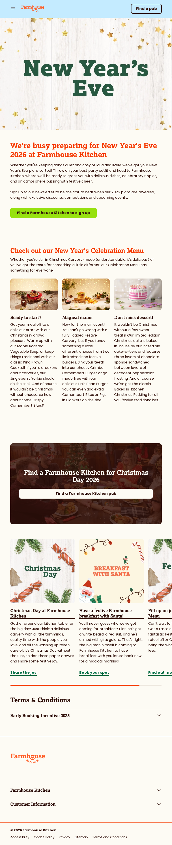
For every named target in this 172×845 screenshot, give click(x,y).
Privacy (64, 837)
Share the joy (42, 571)
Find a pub (146, 8)
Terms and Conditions (109, 837)
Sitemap (81, 837)
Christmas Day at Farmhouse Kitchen (40, 613)
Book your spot (111, 571)
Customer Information (33, 804)
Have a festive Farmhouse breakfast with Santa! (105, 613)
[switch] (64, 438)
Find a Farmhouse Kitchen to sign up (53, 212)
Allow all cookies (140, 469)
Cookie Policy (44, 837)
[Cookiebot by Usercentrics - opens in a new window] (147, 372)
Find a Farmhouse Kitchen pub (86, 493)
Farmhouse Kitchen (30, 790)
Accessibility (19, 837)
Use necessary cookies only (85, 469)
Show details (148, 455)
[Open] (13, 8)
